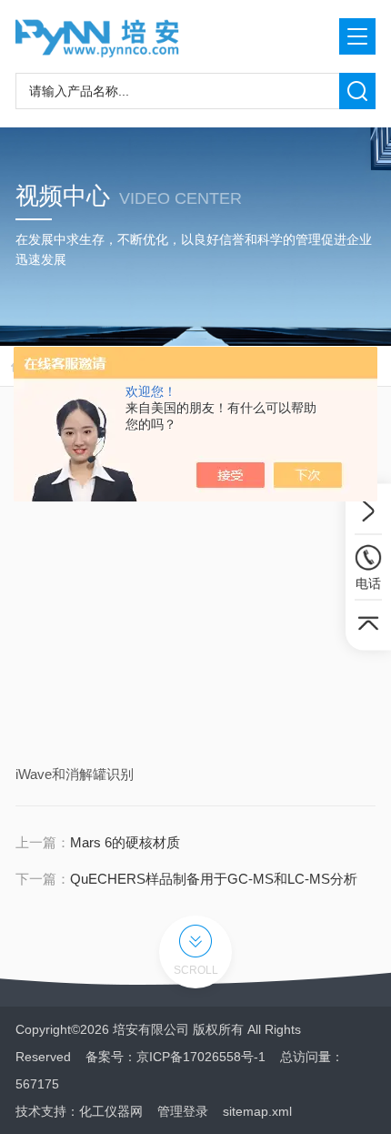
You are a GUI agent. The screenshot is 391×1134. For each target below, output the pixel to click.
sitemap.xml (257, 1111)
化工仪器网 (111, 1111)
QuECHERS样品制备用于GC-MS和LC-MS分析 (213, 878)
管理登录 (182, 1111)
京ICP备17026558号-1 (201, 1056)
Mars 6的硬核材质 (125, 842)
